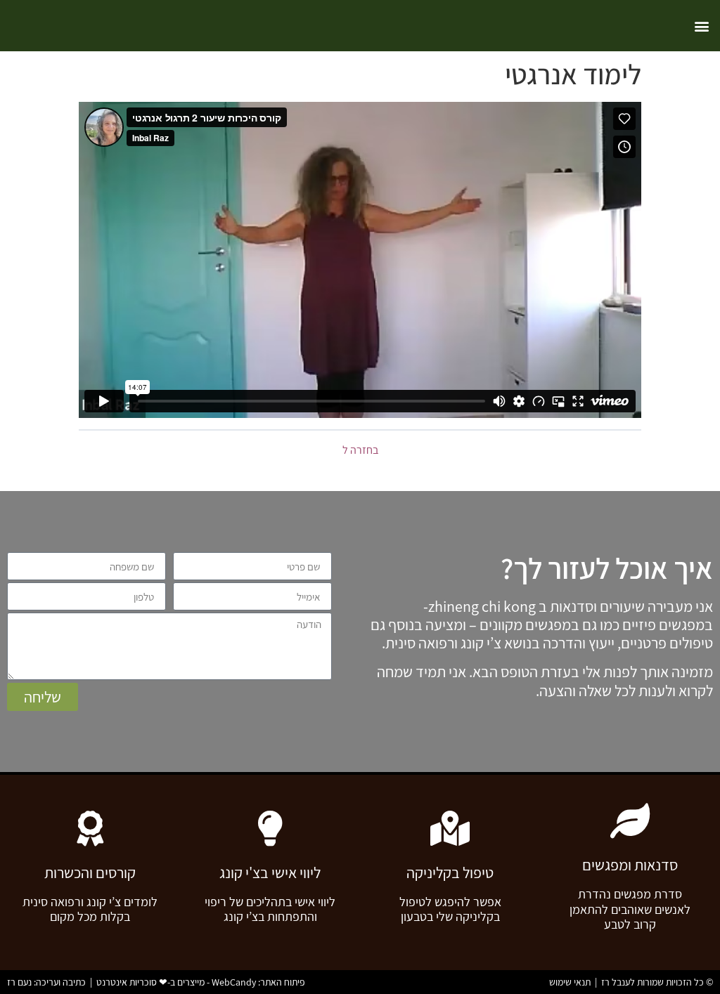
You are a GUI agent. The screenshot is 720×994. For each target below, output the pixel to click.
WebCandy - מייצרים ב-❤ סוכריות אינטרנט (176, 982)
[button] (701, 25)
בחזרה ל (360, 450)
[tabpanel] (360, 260)
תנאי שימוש (570, 982)
